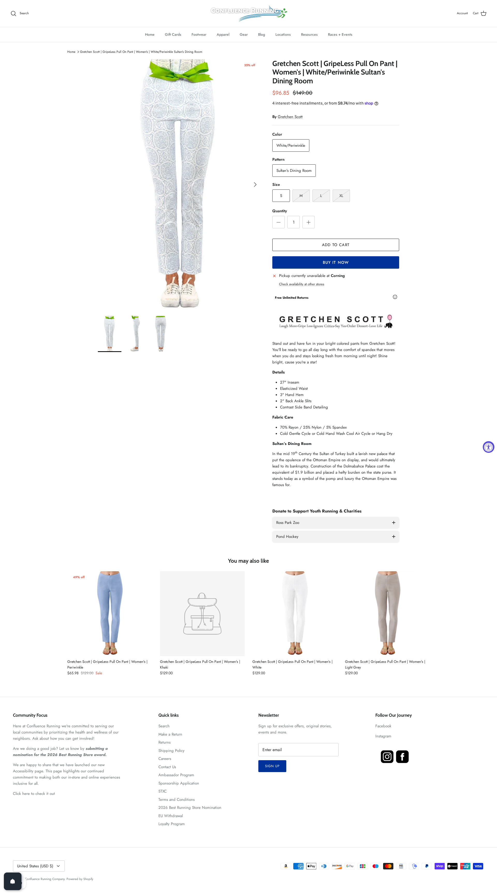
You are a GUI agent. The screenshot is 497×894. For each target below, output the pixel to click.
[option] (179, 184)
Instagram (383, 736)
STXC (162, 791)
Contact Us (167, 767)
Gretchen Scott (290, 117)
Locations (283, 34)
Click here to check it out (34, 793)
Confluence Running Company (44, 879)
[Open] (12, 881)
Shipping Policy (171, 750)
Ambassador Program (176, 775)
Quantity (279, 211)
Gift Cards (173, 34)
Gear (244, 34)
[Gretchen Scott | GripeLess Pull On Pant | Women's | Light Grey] (387, 613)
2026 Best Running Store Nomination (189, 807)
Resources (309, 34)
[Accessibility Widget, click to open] (488, 447)
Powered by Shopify (80, 879)
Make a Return (170, 734)
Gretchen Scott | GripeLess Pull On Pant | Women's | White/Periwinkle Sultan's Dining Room (141, 51)
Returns (164, 742)
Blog (261, 34)
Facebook (383, 726)
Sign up (272, 766)
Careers (164, 758)
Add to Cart (335, 245)
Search (164, 726)
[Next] (255, 184)
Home (150, 34)
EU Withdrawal (170, 816)
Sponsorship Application (178, 783)
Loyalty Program (171, 824)
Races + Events (340, 34)
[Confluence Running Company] (248, 13)
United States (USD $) (35, 866)
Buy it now (336, 262)
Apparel (223, 34)
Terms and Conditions (176, 799)
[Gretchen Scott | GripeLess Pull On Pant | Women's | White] (294, 613)
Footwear (199, 34)
